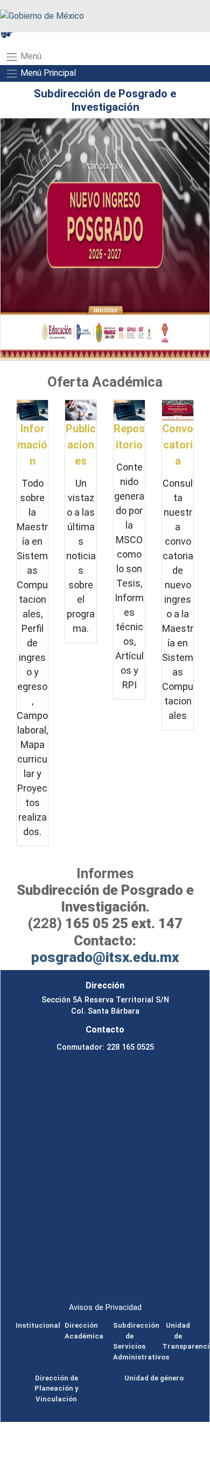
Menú (29, 56)
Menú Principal (47, 73)
